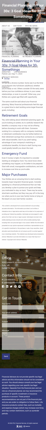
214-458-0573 (9, 280)
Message (14, 330)
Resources (6, 36)
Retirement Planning (32, 57)
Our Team (17, 26)
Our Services (7, 51)
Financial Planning (10, 57)
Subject (13, 322)
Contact (5, 87)
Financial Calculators (19, 41)
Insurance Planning (11, 62)
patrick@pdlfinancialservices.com (17, 283)
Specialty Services (10, 77)
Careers (5, 82)
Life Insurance (20, 72)
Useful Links (7, 46)
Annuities (6, 72)
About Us (6, 26)
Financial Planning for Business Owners (20, 67)
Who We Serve (31, 26)
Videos (19, 46)
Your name (14, 304)
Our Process (7, 31)
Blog (4, 41)
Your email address (18, 313)
